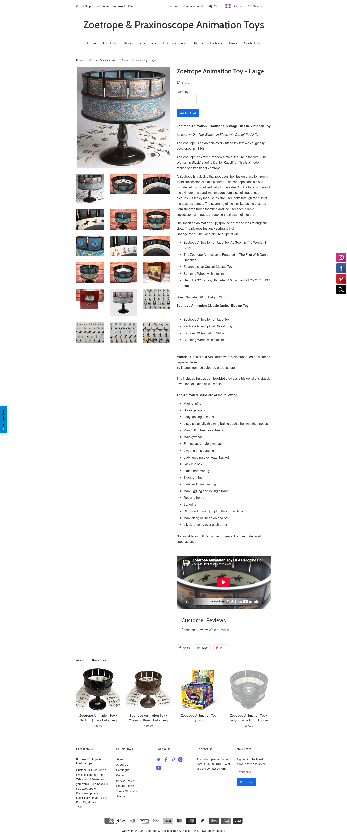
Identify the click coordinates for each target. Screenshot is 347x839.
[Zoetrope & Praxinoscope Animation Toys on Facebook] (166, 760)
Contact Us (252, 43)
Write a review (219, 629)
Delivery (216, 43)
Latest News (85, 749)
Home (91, 43)
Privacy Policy (125, 780)
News (233, 43)
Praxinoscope (173, 43)
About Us (109, 43)
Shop (197, 43)
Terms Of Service (127, 791)
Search (120, 759)
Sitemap (121, 796)
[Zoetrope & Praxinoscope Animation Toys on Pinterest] (173, 760)
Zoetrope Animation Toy (102, 60)
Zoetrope (147, 43)
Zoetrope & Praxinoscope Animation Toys (173, 25)
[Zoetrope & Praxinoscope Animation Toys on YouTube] (158, 768)
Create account (193, 6)
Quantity (182, 91)
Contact (121, 775)
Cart (216, 6)
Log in (173, 6)
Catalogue (122, 770)
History (128, 43)
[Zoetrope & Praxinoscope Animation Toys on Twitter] (158, 760)
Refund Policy (125, 786)
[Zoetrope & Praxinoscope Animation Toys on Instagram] (180, 760)
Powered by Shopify (212, 831)
